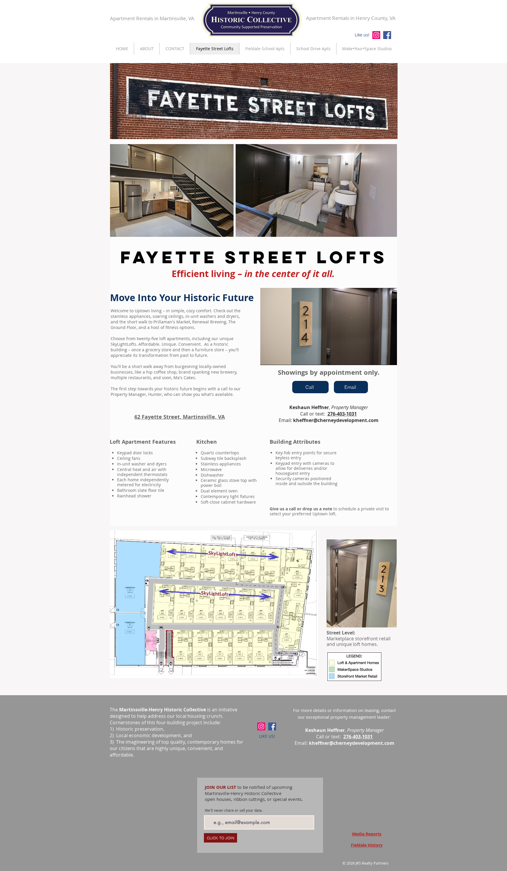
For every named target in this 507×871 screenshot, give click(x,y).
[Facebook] (387, 35)
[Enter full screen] (389, 357)
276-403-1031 (342, 414)
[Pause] (268, 357)
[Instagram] (376, 35)
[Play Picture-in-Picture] (379, 357)
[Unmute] (278, 357)
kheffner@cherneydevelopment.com (335, 420)
